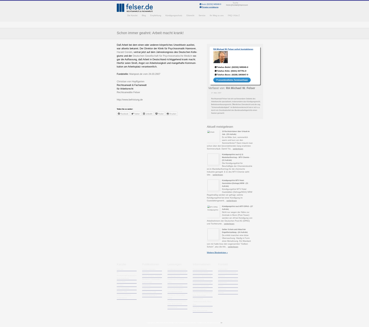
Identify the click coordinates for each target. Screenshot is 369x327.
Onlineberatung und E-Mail (202, 282)
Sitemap (221, 292)
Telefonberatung (198, 279)
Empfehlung (155, 15)
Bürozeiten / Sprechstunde (202, 276)
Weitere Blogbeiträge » (217, 252)
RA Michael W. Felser (240, 88)
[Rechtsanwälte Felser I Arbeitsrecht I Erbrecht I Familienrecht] (135, 11)
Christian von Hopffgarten (130, 81)
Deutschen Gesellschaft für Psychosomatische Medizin (162, 55)
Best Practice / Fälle (149, 292)
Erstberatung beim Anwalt (227, 272)
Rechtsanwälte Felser (128, 92)
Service (202, 15)
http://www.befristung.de (130, 99)
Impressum (222, 289)
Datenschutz (222, 282)
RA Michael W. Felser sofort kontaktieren (233, 49)
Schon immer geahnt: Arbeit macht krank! (150, 33)
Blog (144, 15)
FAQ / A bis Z (234, 15)
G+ (221, 323)
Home (121, 15)
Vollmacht (221, 276)
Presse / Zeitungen (148, 269)
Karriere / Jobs (122, 291)
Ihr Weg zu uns (217, 15)
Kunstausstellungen (199, 289)
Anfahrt (220, 286)
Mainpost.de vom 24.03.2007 (144, 74)
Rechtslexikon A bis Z (149, 295)
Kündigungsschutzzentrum (176, 269)
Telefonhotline (223, 269)
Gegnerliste (146, 289)
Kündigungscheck (173, 276)
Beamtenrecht (172, 307)
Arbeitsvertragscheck (175, 285)
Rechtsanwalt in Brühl (200, 272)
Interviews (145, 272)
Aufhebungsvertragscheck (176, 272)
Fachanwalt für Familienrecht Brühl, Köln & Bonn (202, 301)
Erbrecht (190, 15)
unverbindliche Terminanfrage (233, 80)
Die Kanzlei (132, 15)
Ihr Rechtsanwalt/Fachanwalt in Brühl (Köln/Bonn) (126, 275)
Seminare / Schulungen (201, 286)
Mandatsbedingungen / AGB (228, 279)
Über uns (120, 269)
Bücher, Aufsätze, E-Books (151, 276)
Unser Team (121, 281)
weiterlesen (238, 149)
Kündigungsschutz (173, 15)
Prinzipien (120, 285)
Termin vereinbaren (210, 7)
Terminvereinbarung (200, 269)
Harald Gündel (124, 52)
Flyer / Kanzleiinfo (123, 288)
